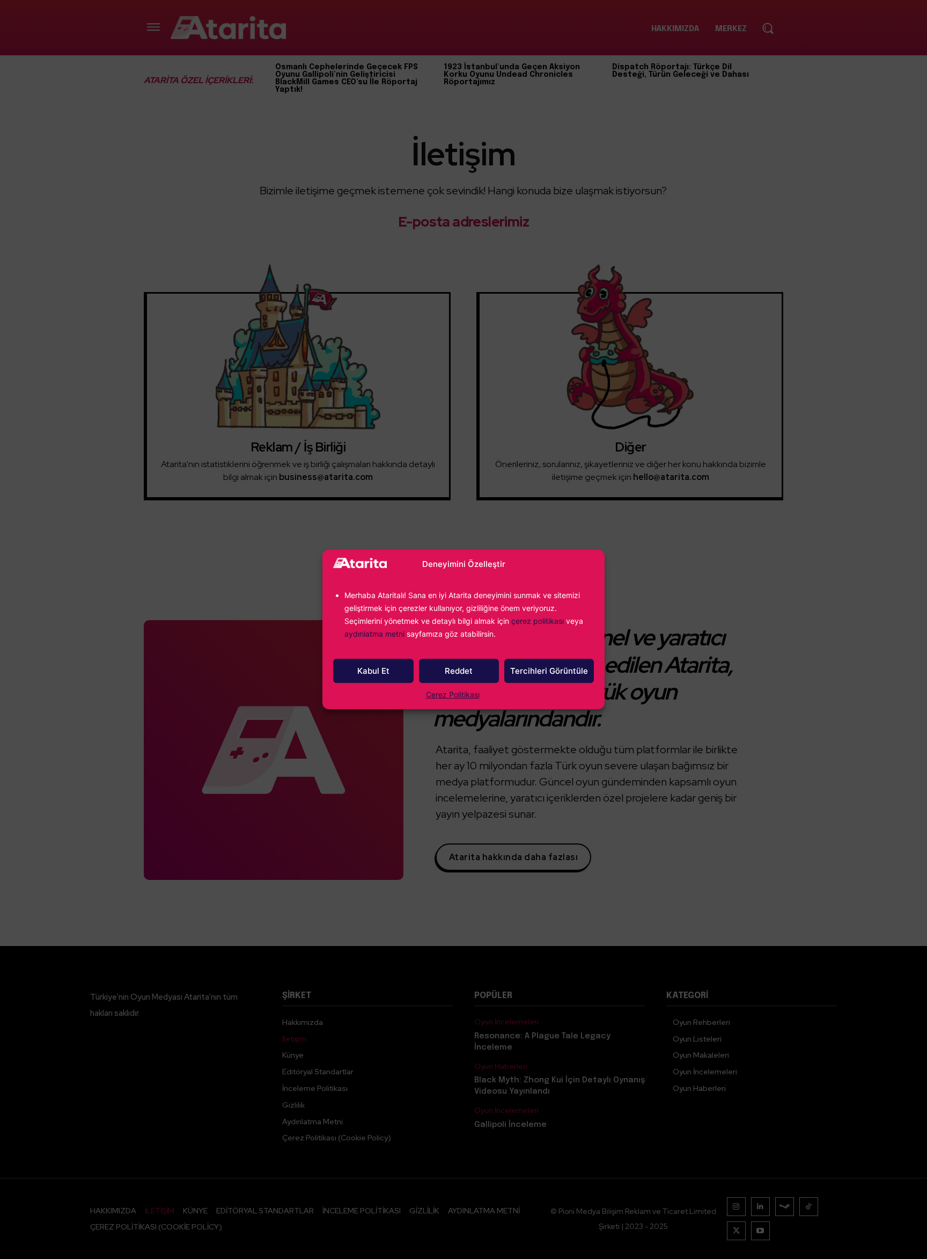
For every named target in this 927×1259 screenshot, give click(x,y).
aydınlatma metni (375, 633)
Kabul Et (373, 671)
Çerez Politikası (453, 694)
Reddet (459, 671)
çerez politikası (537, 620)
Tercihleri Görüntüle (549, 671)
